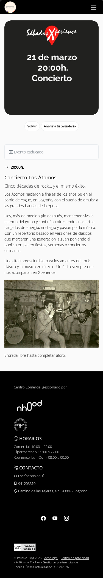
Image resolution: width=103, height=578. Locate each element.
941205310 (26, 483)
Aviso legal (51, 558)
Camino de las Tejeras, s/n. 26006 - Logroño (52, 490)
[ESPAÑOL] (10, 6)
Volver (32, 126)
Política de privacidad (75, 558)
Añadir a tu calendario (60, 126)
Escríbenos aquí (30, 475)
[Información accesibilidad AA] (25, 547)
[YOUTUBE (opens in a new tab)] (54, 518)
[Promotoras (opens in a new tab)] (29, 405)
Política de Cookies (28, 562)
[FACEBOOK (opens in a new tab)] (43, 518)
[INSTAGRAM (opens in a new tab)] (66, 518)
